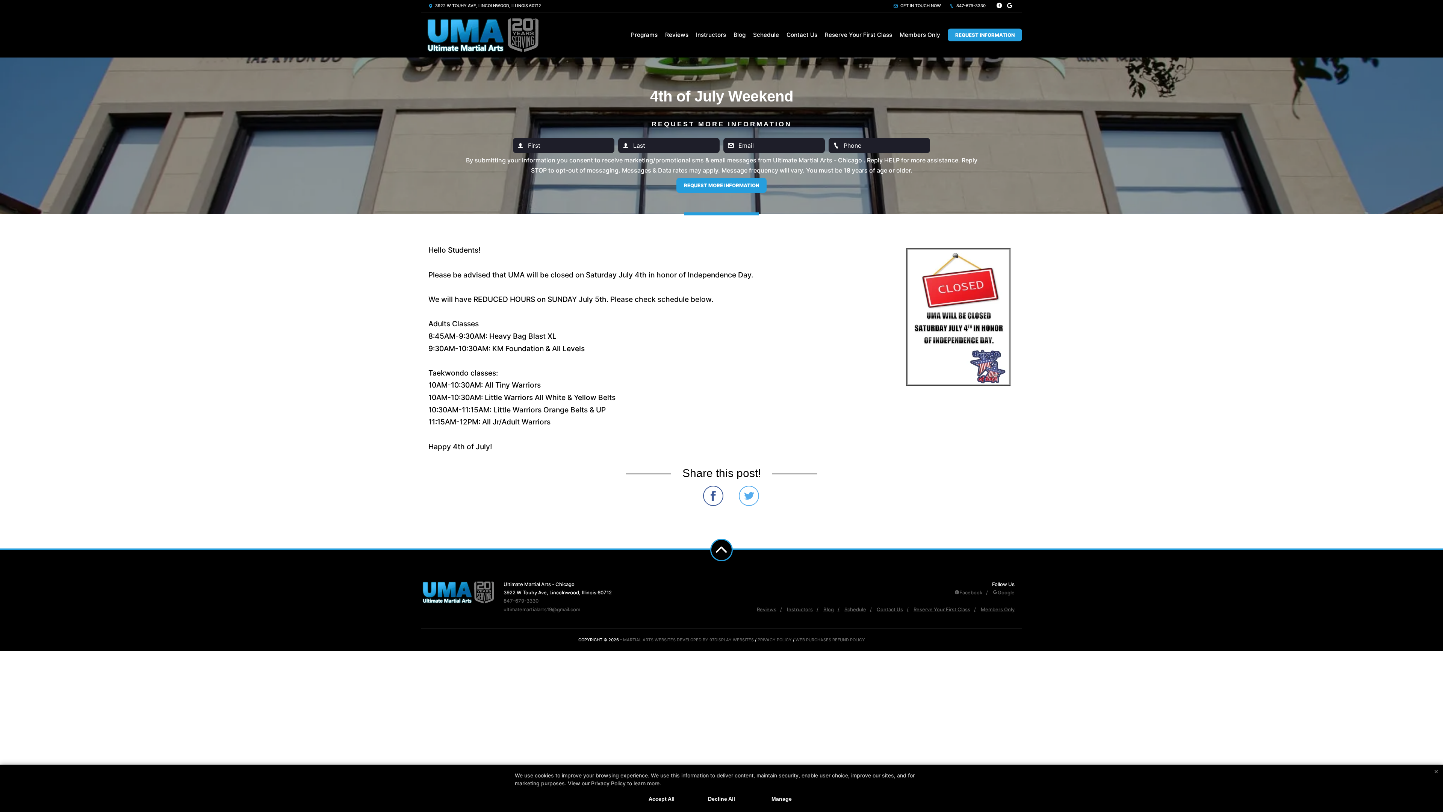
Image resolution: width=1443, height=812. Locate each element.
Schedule (766, 34)
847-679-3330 (970, 5)
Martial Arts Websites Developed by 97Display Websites (689, 639)
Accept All (662, 799)
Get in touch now (920, 5)
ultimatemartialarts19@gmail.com (542, 609)
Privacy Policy (775, 639)
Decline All (721, 799)
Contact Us (802, 34)
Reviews (676, 34)
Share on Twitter (749, 495)
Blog (740, 34)
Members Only (920, 34)
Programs (644, 34)
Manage (781, 799)
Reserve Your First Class (858, 34)
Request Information (985, 35)
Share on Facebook (713, 495)
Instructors (711, 34)
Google (1006, 592)
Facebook (970, 592)
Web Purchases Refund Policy (830, 639)
